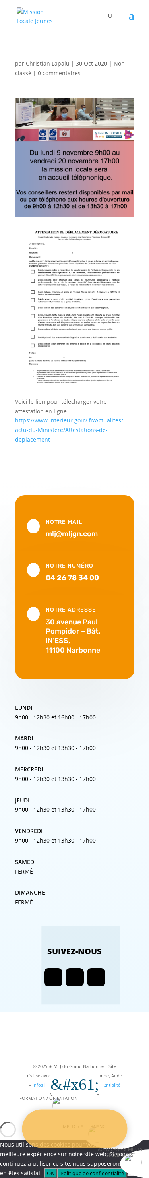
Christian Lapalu (48, 63)
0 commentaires (59, 73)
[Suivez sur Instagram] (75, 977)
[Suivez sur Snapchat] (96, 977)
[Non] (130, 1175)
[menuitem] (75, 1107)
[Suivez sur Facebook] (53, 977)
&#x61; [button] (74, 1084)
